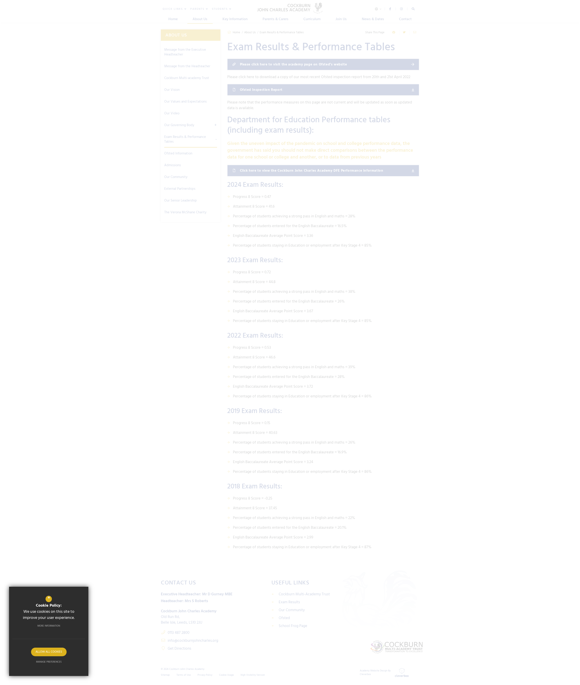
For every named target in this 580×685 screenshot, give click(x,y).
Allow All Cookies (49, 651)
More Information (48, 626)
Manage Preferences (49, 662)
